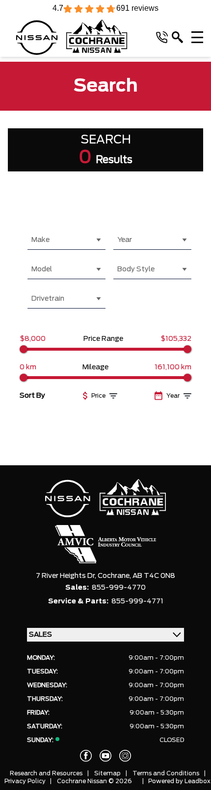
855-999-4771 (137, 601)
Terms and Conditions (165, 773)
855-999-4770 (119, 587)
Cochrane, (115, 576)
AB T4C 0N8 (153, 576)
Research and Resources (46, 773)
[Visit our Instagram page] (125, 756)
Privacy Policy (25, 781)
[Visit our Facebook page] (86, 756)
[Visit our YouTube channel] (105, 756)
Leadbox (198, 781)
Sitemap (107, 773)
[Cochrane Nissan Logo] (71, 37)
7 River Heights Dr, (67, 576)
